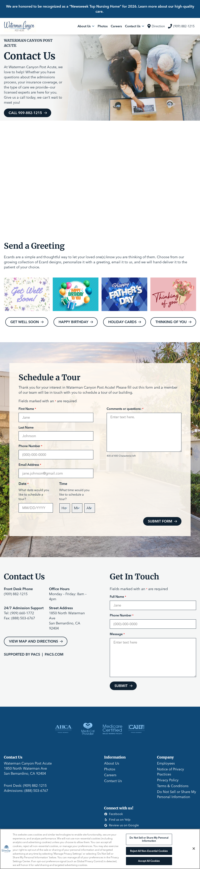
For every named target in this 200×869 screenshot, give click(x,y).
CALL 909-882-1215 (25, 113)
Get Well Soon (24, 322)
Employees (166, 763)
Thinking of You (171, 322)
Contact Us (113, 781)
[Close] (193, 848)
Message (117, 634)
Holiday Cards (122, 322)
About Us (111, 763)
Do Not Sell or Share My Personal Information (148, 839)
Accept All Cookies (149, 860)
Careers (110, 775)
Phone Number (30, 446)
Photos (109, 769)
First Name (27, 409)
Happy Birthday (73, 322)
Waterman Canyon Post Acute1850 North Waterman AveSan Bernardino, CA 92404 (28, 768)
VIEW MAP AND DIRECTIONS (33, 641)
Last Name (26, 427)
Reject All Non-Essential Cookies (149, 850)
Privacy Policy (168, 780)
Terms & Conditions (172, 786)
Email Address (30, 465)
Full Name (118, 596)
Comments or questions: (125, 409)
